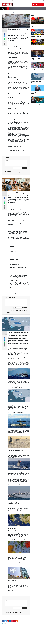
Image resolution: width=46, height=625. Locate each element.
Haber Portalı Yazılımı (7, 623)
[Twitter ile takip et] (5, 621)
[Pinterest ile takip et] (14, 621)
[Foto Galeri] (43, 0)
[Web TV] (41, 0)
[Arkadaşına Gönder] (4, 40)
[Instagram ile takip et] (12, 621)
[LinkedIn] (4, 37)
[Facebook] (4, 34)
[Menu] (33, 4)
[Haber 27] (7, 4)
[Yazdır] (4, 42)
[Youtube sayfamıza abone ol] (8, 621)
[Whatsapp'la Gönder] (4, 39)
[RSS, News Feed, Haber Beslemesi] (17, 621)
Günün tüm (41, 8)
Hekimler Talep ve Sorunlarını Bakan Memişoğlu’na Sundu (22, 8)
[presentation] (5, 8)
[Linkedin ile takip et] (10, 621)
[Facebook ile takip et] (3, 621)
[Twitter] (4, 36)
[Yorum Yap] (4, 44)
